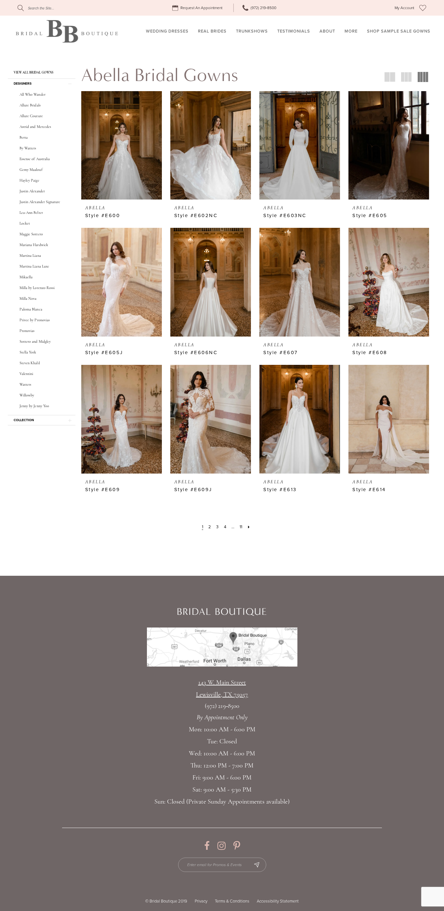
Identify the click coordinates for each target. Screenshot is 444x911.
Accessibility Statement (278, 901)
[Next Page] (248, 526)
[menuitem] (198, 8)
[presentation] (121, 145)
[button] (404, 8)
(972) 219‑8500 (222, 706)
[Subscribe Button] (256, 865)
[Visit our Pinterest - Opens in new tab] (236, 845)
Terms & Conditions (232, 901)
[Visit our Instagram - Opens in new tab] (221, 845)
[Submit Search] (20, 8)
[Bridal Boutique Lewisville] (67, 31)
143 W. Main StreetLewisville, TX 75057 (222, 689)
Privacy (201, 901)
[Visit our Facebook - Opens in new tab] (207, 845)
